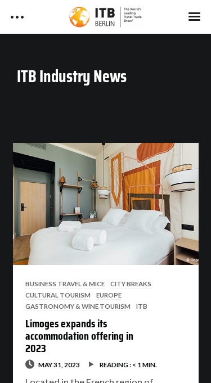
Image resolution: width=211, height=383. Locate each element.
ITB (141, 306)
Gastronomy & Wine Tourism (78, 306)
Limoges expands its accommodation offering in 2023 (79, 335)
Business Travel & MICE (65, 283)
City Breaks (130, 283)
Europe (109, 295)
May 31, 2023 (59, 364)
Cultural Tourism (58, 295)
